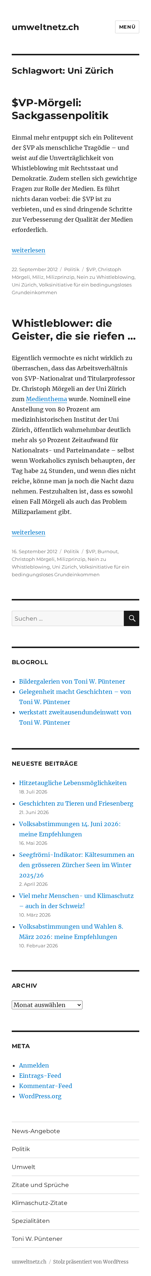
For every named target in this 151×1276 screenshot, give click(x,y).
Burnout (107, 551)
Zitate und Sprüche (40, 1184)
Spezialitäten (31, 1220)
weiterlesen (28, 250)
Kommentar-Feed (45, 1086)
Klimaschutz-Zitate (39, 1202)
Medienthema (46, 399)
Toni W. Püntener (37, 1238)
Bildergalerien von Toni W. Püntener (72, 681)
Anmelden (34, 1065)
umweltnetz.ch (45, 27)
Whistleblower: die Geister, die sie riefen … (74, 329)
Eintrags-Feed (40, 1075)
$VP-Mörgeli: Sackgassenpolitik (60, 109)
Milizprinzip (60, 277)
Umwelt (24, 1167)
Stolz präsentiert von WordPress (91, 1262)
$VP (91, 269)
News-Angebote (36, 1131)
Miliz (38, 277)
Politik (72, 269)
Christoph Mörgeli (33, 559)
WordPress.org (40, 1096)
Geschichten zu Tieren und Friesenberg (76, 803)
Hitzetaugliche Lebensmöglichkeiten (73, 783)
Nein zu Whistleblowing (106, 277)
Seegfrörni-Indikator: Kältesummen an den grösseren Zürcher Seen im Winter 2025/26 (77, 865)
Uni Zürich (24, 285)
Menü (127, 27)
